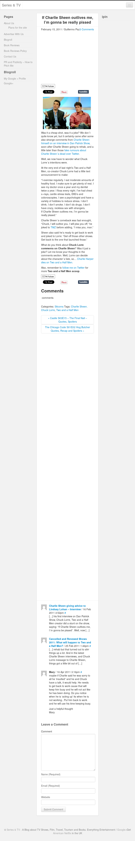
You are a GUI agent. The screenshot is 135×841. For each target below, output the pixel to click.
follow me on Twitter (73, 267)
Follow (50, 86)
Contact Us (10, 56)
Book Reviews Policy (15, 51)
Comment (46, 731)
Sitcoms (59, 306)
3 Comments (87, 29)
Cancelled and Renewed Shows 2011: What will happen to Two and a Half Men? (70, 642)
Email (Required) (50, 785)
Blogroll (8, 39)
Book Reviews (12, 45)
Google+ (8, 83)
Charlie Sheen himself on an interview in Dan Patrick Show (65, 141)
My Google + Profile (15, 78)
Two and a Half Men (67, 310)
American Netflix (62, 833)
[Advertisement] (70, 59)
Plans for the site (17, 27)
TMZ (54, 227)
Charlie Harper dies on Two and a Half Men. (67, 260)
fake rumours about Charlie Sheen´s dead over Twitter (63, 151)
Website (45, 797)
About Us (9, 23)
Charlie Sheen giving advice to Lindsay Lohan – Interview (67, 607)
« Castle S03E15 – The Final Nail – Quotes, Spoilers (67, 319)
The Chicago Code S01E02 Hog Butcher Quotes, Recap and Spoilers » (67, 328)
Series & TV (11, 5)
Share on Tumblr (83, 92)
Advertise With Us (14, 34)
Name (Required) (50, 774)
